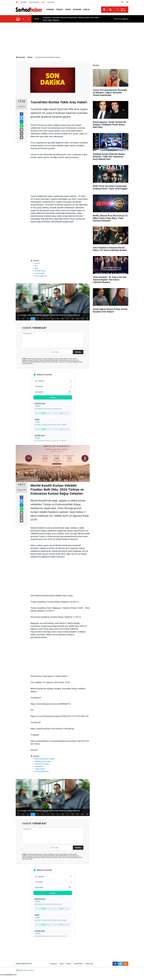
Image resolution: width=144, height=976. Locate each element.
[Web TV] (122, 2)
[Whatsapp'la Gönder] (21, 125)
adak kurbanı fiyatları (42, 764)
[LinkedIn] (21, 121)
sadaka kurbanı (40, 769)
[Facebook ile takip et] (115, 964)
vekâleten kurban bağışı (43, 761)
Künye (61, 964)
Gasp (36, 268)
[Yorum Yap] (21, 137)
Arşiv (43, 2)
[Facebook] (21, 114)
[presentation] (23, 19)
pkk (36, 266)
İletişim (68, 964)
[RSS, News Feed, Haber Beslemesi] (125, 964)
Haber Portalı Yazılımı (26, 970)
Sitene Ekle (50, 2)
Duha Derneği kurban (42, 771)
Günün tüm (121, 19)
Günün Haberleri (34, 2)
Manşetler (24, 2)
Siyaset (59, 9)
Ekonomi (77, 9)
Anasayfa (53, 964)
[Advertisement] (72, 38)
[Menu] (104, 10)
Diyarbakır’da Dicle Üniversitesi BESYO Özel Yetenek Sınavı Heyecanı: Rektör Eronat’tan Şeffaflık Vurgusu (71, 19)
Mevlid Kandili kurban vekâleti (45, 759)
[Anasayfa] (17, 2)
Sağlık (86, 9)
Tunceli (37, 263)
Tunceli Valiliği (39, 273)
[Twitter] (21, 118)
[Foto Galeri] (127, 2)
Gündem (50, 9)
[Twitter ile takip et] (120, 964)
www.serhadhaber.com (8, 975)
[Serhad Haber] (29, 9)
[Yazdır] (21, 133)
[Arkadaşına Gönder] (21, 129)
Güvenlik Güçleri (40, 271)
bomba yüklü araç (41, 276)
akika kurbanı (39, 766)
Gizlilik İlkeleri (78, 964)
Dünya (68, 9)
